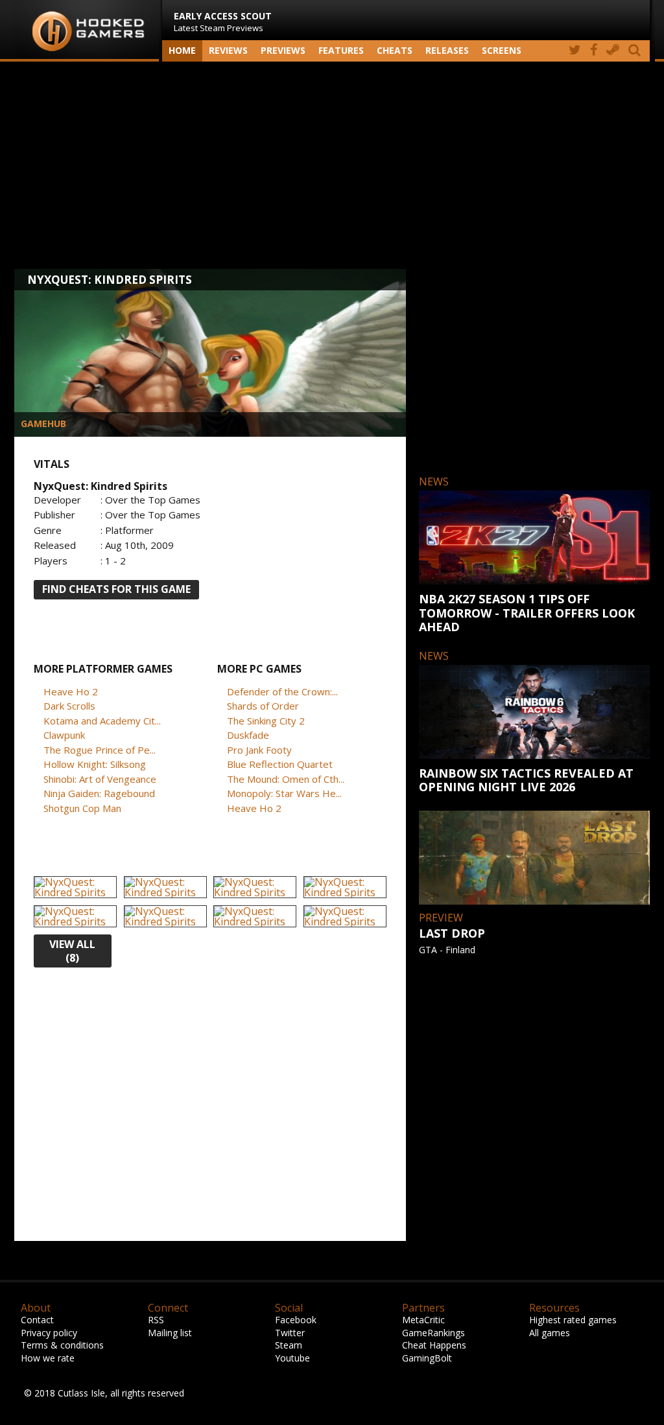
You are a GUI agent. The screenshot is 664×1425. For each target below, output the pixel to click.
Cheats (394, 50)
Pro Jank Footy (259, 749)
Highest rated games (573, 1320)
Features (341, 50)
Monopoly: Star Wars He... (284, 793)
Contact (37, 1320)
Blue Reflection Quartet (280, 764)
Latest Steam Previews (223, 22)
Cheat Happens (434, 1345)
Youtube (292, 1358)
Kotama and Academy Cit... (102, 720)
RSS (156, 1320)
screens (501, 50)
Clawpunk (64, 734)
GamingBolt (427, 1358)
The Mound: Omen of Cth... (285, 778)
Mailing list (170, 1333)
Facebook (295, 1320)
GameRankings (433, 1333)
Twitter (290, 1333)
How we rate (48, 1358)
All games (549, 1333)
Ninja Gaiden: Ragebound (99, 793)
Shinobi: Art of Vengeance (99, 778)
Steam (288, 1345)
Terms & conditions (62, 1345)
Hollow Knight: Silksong (94, 764)
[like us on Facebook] (594, 51)
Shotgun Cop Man (82, 808)
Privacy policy (49, 1333)
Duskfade (248, 734)
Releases (447, 50)
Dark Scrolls (69, 705)
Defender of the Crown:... (282, 691)
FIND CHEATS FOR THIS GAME (116, 589)
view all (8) (72, 951)
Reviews (228, 50)
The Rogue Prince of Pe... (99, 749)
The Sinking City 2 (266, 720)
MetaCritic (423, 1320)
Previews (283, 50)
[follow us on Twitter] (575, 51)
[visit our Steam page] (613, 51)
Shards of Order (263, 705)
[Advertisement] (332, 165)
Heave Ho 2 (70, 691)
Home (182, 50)
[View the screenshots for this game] (75, 887)
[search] (637, 51)
